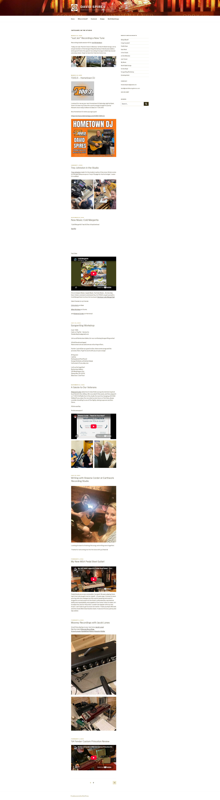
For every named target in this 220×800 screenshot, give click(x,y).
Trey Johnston (76, 172)
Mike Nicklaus (75, 309)
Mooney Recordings (87, 629)
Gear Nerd (124, 49)
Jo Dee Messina (125, 56)
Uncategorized (125, 75)
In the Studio (124, 52)
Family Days (124, 46)
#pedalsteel (85, 631)
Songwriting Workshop (82, 325)
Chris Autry (75, 305)
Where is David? (83, 19)
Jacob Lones (99, 627)
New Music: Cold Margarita (84, 220)
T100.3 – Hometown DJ (83, 78)
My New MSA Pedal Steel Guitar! (87, 561)
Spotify (73, 228)
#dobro (91, 631)
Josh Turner (124, 59)
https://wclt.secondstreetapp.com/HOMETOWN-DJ (88, 116)
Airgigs (102, 19)
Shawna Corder (79, 313)
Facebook (94, 19)
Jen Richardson (97, 42)
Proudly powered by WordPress (80, 796)
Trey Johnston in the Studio (85, 167)
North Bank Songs (113, 19)
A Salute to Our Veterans (84, 387)
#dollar (102, 631)
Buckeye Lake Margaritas (105, 297)
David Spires (93, 7)
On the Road (124, 68)
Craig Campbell (125, 43)
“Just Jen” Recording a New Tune (87, 38)
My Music (123, 62)
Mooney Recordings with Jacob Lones (90, 622)
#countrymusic (76, 631)
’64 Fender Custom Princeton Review (90, 741)
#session (97, 631)
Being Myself (124, 39)
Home (73, 19)
